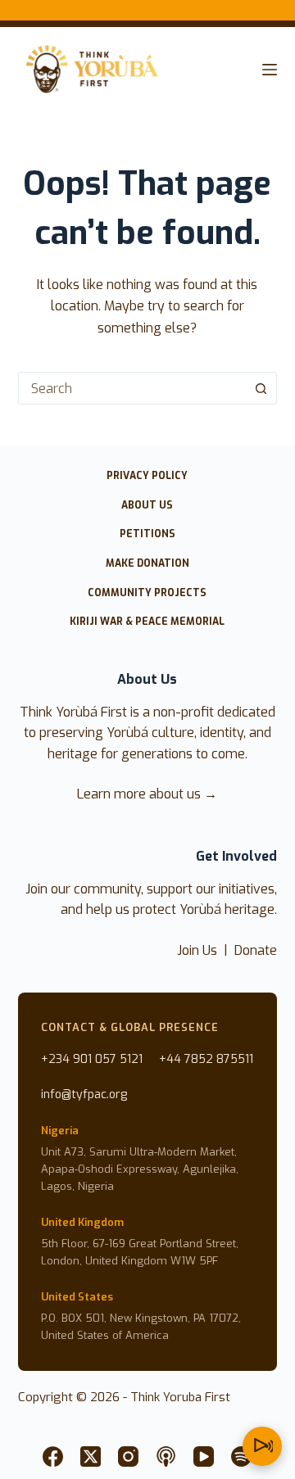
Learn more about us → (147, 794)
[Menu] (269, 69)
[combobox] (132, 388)
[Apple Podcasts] (166, 1456)
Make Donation (147, 564)
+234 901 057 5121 (92, 1059)
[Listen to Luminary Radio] (262, 1446)
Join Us (197, 950)
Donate (255, 950)
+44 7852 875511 (206, 1059)
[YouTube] (203, 1456)
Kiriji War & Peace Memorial (147, 622)
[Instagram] (128, 1456)
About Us (147, 506)
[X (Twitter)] (90, 1456)
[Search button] (260, 388)
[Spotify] (241, 1456)
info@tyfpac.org (84, 1094)
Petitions (147, 534)
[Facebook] (53, 1456)
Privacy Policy (147, 476)
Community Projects (147, 593)
